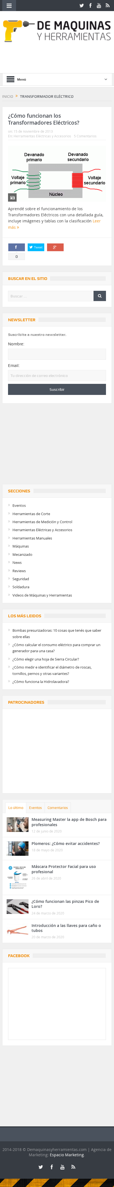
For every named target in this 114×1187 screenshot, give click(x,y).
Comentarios (58, 808)
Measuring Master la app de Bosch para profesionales (69, 822)
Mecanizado (22, 554)
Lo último (15, 808)
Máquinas (20, 546)
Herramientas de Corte (31, 513)
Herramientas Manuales (32, 538)
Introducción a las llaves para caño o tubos (66, 928)
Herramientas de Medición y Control (42, 521)
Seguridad (20, 578)
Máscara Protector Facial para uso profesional (64, 869)
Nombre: (16, 343)
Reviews (19, 570)
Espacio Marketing (67, 1154)
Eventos (19, 505)
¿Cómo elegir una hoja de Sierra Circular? (45, 659)
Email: (14, 365)
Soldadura (20, 586)
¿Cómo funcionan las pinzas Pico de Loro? (65, 904)
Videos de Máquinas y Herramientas (42, 595)
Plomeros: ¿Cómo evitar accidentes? (66, 843)
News (17, 562)
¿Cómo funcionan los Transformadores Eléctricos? (43, 119)
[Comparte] (16, 247)
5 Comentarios (85, 136)
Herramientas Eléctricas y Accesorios (42, 136)
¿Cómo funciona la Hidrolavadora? (40, 681)
